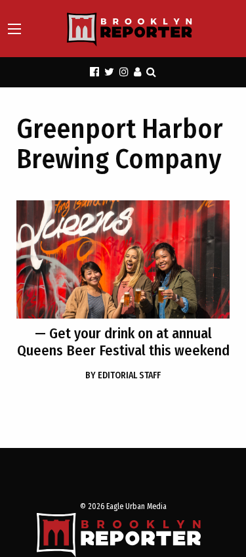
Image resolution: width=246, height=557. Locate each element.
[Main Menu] (14, 29)
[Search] (151, 72)
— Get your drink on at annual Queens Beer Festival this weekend (123, 341)
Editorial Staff (123, 375)
